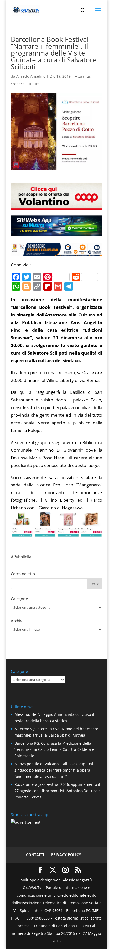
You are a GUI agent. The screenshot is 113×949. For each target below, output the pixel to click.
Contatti (35, 854)
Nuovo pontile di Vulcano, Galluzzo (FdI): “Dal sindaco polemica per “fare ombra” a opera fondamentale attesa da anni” (53, 770)
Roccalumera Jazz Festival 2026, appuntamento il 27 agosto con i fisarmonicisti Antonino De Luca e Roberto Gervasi (57, 790)
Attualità (82, 76)
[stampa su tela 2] (56, 533)
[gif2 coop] (56, 206)
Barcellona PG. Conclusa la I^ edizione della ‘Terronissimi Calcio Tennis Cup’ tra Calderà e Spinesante (54, 749)
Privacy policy (66, 854)
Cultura (33, 83)
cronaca (18, 83)
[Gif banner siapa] (56, 252)
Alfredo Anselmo (30, 76)
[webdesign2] (56, 234)
